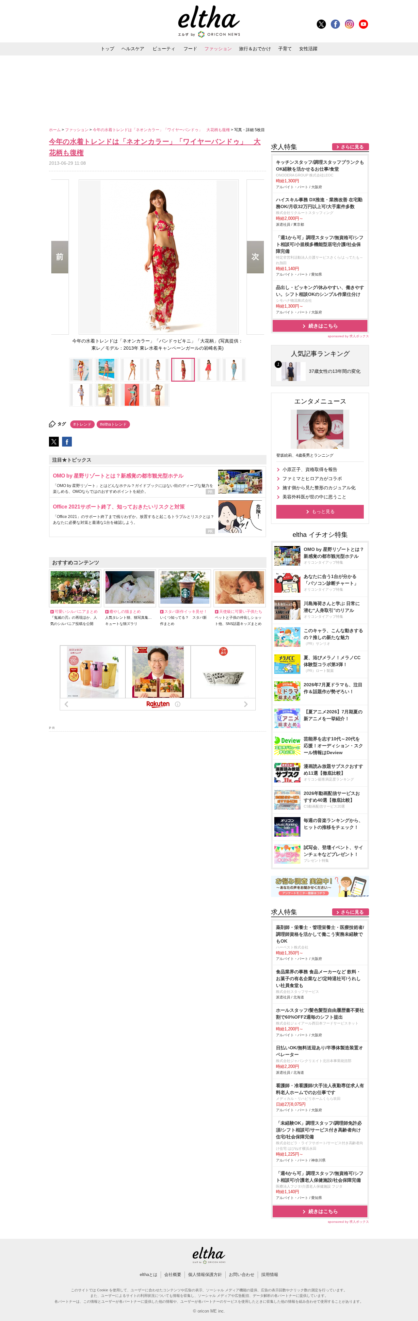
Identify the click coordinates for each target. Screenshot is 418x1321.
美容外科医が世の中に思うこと (314, 496)
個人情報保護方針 (205, 1274)
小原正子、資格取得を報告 (309, 469)
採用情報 (269, 1274)
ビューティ (164, 48)
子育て (285, 48)
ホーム (55, 130)
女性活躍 (308, 48)
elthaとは (148, 1274)
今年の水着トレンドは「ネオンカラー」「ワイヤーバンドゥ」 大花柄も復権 (162, 130)
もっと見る (323, 511)
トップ (107, 48)
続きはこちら (323, 325)
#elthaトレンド (113, 424)
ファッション (218, 48)
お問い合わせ (241, 1274)
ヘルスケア (132, 48)
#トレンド (82, 424)
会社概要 (172, 1274)
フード (190, 48)
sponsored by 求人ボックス (348, 336)
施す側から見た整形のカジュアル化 (319, 487)
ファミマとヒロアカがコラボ (312, 478)
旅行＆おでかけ (255, 48)
